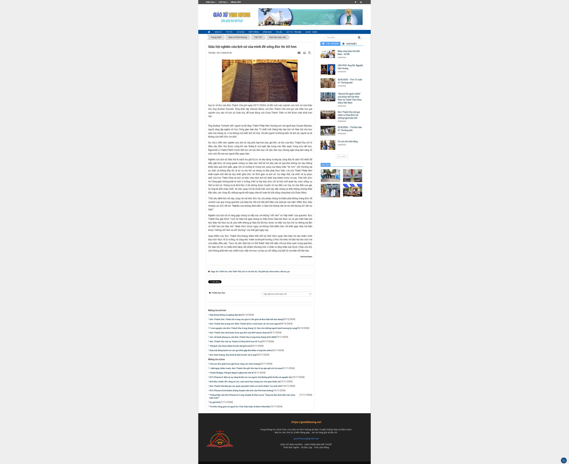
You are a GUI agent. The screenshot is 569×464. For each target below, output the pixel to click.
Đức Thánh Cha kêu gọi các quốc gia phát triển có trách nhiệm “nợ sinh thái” (246, 386)
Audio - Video (311, 32)
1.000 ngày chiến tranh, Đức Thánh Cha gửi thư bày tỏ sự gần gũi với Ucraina (246, 368)
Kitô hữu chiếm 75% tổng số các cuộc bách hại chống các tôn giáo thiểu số (245, 382)
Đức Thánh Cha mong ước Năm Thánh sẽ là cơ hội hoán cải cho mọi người (245, 324)
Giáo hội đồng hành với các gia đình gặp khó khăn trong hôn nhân (240, 350)
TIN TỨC (229, 32)
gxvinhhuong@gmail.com (306, 438)
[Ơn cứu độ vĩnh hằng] (328, 145)
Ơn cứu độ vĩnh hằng (348, 141)
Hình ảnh (326, 165)
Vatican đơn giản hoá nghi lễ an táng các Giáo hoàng (235, 364)
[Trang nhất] (209, 32)
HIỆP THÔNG (253, 32)
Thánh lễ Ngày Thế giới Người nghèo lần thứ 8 (231, 373)
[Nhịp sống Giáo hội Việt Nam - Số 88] (328, 54)
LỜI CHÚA (240, 32)
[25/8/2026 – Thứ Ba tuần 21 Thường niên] (328, 131)
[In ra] (304, 53)
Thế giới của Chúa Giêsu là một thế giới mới (230, 346)
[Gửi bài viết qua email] (299, 53)
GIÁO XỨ (218, 32)
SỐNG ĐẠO (267, 32)
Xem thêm (342, 156)
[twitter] (355, 2)
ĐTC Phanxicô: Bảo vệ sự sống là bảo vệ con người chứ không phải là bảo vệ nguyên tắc (251, 377)
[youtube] (360, 2)
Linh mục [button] (223, 2)
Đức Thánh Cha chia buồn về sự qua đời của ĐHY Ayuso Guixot (239, 333)
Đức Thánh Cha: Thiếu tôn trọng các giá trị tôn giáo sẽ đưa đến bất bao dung (246, 319)
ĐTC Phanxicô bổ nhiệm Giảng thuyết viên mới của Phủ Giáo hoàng (241, 390)
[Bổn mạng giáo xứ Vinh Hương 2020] (330, 190)
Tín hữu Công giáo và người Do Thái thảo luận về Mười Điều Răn (240, 407)
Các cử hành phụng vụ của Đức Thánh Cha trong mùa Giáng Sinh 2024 (242, 337)
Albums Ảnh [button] (236, 2)
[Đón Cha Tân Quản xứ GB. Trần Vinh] (330, 175)
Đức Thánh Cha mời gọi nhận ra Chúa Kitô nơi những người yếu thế (349, 115)
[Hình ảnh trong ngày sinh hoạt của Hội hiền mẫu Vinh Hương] (352, 190)
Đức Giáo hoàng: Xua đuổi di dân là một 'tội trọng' (233, 355)
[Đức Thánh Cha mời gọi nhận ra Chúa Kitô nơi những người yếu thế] (328, 115)
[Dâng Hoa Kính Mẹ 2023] (352, 175)
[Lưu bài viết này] (309, 53)
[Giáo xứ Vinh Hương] (232, 17)
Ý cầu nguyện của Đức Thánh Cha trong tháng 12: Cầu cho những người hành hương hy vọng (253, 328)
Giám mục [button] (210, 2)
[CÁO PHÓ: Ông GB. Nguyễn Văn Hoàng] (328, 69)
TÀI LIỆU (279, 32)
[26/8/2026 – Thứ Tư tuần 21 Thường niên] (328, 83)
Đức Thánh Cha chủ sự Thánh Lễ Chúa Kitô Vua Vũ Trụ (235, 341)
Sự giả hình (215, 402)
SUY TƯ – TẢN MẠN (293, 32)
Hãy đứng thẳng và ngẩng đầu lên (225, 315)
